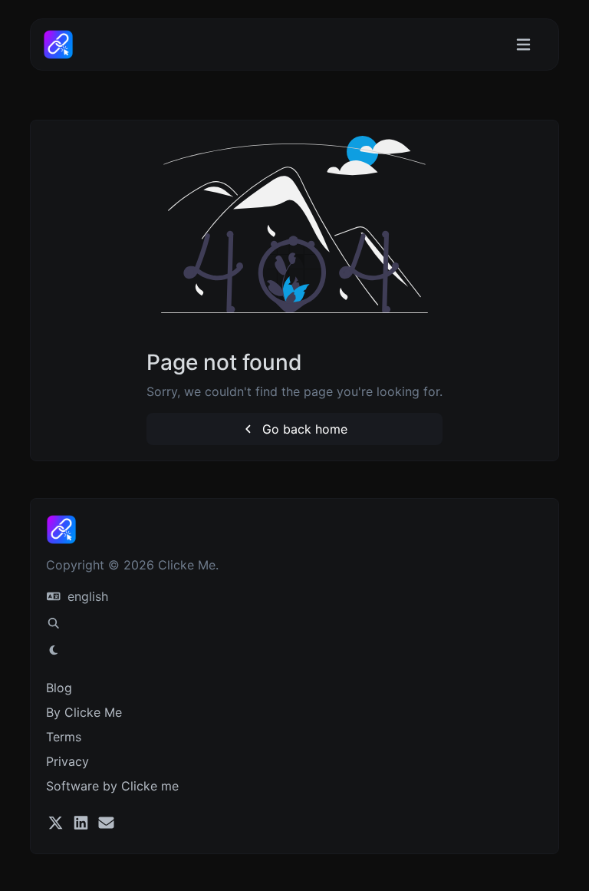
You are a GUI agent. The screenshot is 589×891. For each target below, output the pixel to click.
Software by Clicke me (112, 786)
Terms (63, 736)
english (86, 596)
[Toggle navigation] (523, 45)
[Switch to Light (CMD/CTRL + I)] (53, 650)
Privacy (67, 761)
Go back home (302, 429)
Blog (59, 687)
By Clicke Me (84, 712)
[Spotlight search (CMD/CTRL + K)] (53, 623)
